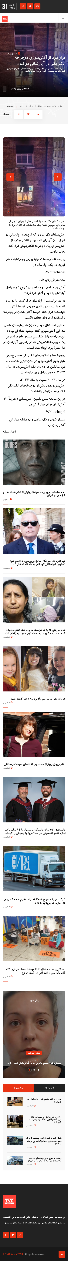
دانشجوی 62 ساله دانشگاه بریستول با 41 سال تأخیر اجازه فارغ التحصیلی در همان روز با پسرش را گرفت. (34, 831)
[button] (8, 211)
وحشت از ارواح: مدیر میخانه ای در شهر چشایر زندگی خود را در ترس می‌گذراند (44, 1159)
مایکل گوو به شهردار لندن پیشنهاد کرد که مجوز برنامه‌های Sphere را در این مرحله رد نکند (43, 1141)
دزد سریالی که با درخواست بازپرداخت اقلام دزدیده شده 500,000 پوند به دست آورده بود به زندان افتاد (34, 632)
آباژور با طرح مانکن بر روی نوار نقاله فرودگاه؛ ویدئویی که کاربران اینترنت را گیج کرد (45, 1119)
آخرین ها (49, 1088)
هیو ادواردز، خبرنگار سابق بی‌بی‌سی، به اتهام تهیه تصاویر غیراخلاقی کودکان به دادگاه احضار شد (37, 563)
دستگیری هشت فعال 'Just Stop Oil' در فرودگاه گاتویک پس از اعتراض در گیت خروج (35, 971)
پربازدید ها (18, 1088)
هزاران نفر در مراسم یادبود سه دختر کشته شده (38, 699)
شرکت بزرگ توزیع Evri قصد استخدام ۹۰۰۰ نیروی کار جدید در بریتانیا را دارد (34, 901)
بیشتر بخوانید (34, 1053)
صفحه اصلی (9, 106)
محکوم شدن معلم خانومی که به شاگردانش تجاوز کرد (34, 1063)
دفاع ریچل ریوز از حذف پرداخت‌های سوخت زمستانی (34, 764)
